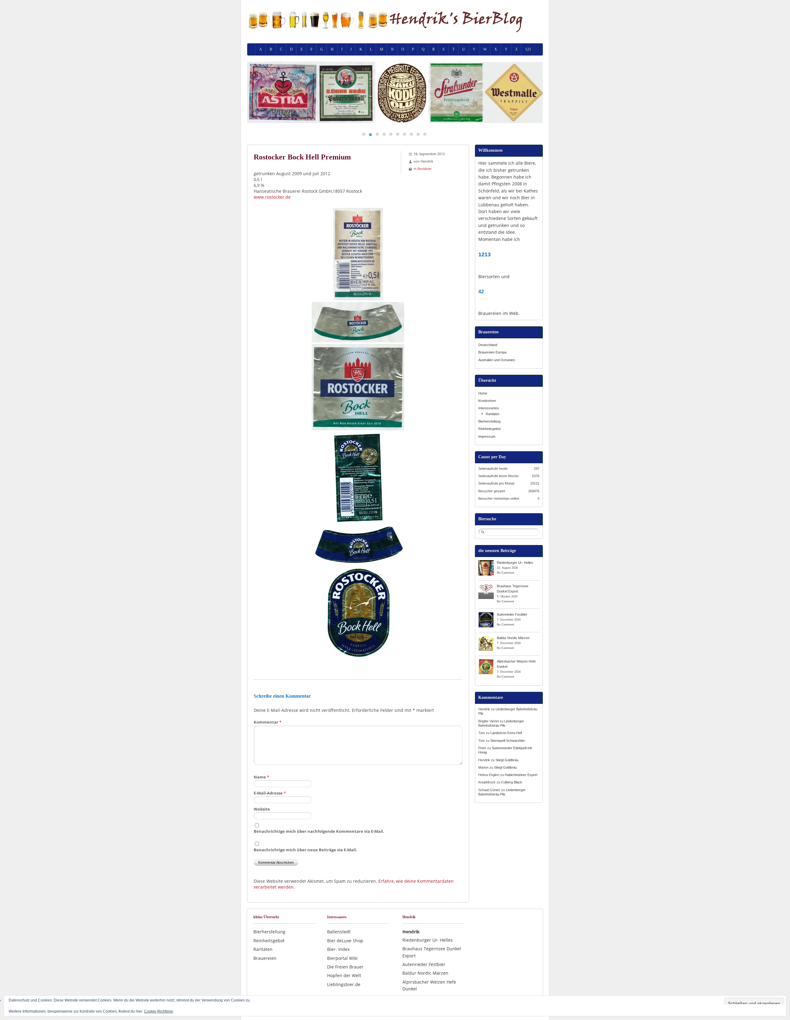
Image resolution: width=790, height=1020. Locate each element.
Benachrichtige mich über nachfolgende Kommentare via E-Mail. (319, 831)
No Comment (505, 572)
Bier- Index (338, 949)
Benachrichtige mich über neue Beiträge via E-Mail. (305, 850)
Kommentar (267, 722)
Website (262, 809)
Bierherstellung (489, 421)
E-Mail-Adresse (270, 793)
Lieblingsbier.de (343, 984)
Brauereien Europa (492, 352)
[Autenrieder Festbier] (486, 614)
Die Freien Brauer (345, 967)
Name (261, 777)
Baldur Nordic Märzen (513, 638)
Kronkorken (487, 401)
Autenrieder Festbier (512, 614)
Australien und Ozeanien (496, 360)
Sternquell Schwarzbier (507, 740)
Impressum (486, 436)
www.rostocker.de (272, 197)
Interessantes (488, 408)
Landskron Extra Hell (506, 733)
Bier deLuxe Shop (345, 941)
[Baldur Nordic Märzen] (486, 637)
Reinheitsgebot (489, 429)
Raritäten (492, 414)
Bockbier (424, 168)
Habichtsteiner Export (521, 775)
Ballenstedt (339, 932)
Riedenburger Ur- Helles (515, 562)
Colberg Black (511, 782)
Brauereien (264, 958)
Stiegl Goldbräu (507, 760)
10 (425, 134)
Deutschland (487, 345)
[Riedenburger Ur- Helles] (486, 562)
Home (482, 393)
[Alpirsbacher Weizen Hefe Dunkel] (486, 661)
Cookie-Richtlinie (158, 1011)
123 (528, 49)
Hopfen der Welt (344, 975)
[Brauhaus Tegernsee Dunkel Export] (486, 586)
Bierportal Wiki (342, 958)
